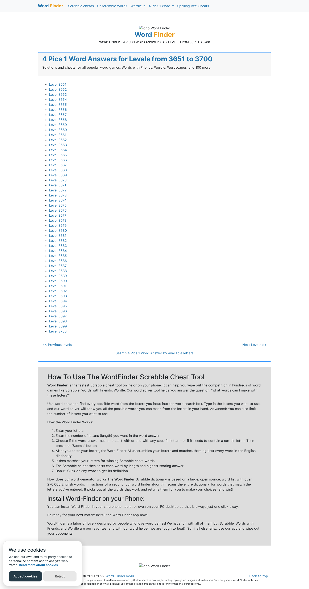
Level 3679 (58, 225)
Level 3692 (58, 291)
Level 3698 (58, 321)
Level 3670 (58, 180)
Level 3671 (57, 185)
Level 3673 (58, 195)
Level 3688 (58, 271)
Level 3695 (58, 306)
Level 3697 (58, 316)
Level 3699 (58, 326)
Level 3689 (58, 276)
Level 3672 (58, 190)
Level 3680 (58, 230)
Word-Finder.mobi (120, 576)
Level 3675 (58, 205)
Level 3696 (58, 311)
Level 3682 (58, 240)
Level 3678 (58, 220)
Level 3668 (58, 170)
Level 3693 (58, 296)
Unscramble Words (112, 6)
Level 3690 (58, 281)
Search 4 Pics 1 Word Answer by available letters (154, 353)
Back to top (258, 576)
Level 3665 (58, 155)
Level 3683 (58, 245)
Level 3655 (58, 104)
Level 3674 (57, 200)
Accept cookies (25, 576)
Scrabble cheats (81, 6)
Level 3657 (58, 115)
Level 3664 (58, 150)
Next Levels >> (254, 345)
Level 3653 (58, 94)
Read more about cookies (38, 565)
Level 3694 (58, 301)
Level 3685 (58, 256)
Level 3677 (57, 215)
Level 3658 (58, 120)
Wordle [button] (137, 6)
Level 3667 (58, 165)
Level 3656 (58, 109)
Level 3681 (57, 235)
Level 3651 (57, 84)
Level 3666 (58, 160)
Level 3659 (58, 125)
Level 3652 (58, 89)
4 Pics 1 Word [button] (160, 6)
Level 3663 (58, 145)
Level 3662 (58, 140)
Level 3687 (58, 266)
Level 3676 (58, 210)
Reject (60, 576)
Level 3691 (57, 286)
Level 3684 (58, 251)
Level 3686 (58, 261)
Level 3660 (58, 130)
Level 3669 (58, 175)
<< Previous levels (57, 345)
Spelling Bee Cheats (193, 6)
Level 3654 (58, 99)
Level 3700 (58, 331)
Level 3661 (57, 135)
